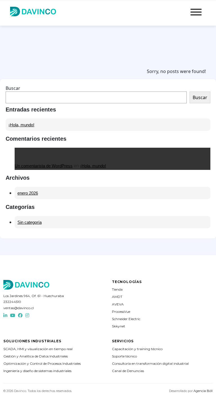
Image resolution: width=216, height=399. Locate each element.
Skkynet (118, 326)
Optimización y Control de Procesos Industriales (42, 363)
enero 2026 (27, 193)
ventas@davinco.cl (18, 308)
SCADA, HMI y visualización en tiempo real (38, 349)
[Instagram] (27, 315)
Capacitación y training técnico (137, 349)
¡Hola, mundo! (21, 124)
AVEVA (118, 304)
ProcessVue (121, 311)
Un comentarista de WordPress (44, 165)
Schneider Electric (126, 319)
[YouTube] (12, 315)
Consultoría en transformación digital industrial (150, 363)
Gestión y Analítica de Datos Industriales (35, 356)
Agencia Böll (203, 391)
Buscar (13, 88)
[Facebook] (20, 315)
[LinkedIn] (5, 315)
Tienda (117, 289)
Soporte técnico (124, 356)
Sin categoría (29, 222)
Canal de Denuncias (128, 371)
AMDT (117, 297)
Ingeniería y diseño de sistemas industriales (37, 371)
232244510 (12, 302)
